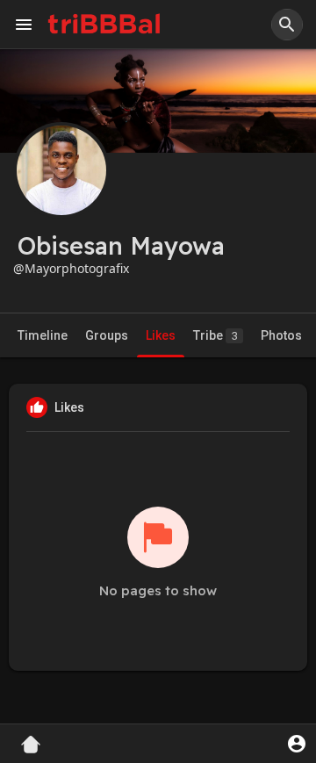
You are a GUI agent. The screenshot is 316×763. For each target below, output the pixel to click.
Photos (281, 335)
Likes (161, 335)
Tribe (215, 335)
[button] (287, 24)
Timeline (43, 335)
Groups (106, 335)
